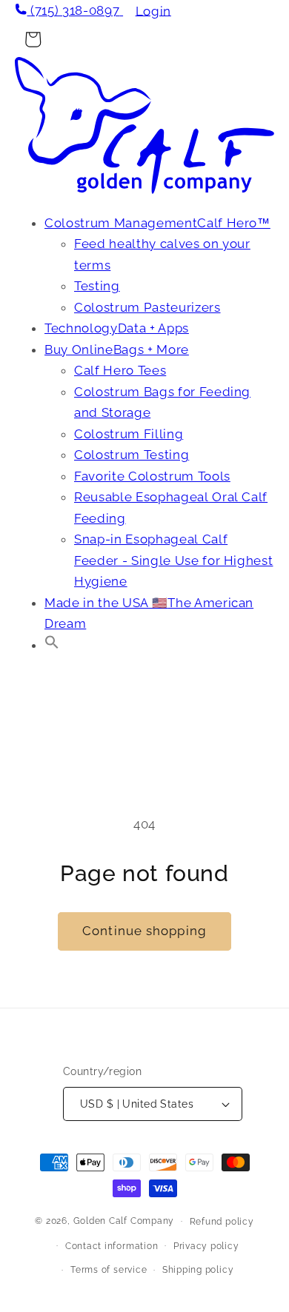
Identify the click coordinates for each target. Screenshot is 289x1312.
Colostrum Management (157, 222)
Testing (97, 285)
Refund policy (222, 1221)
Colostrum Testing (131, 454)
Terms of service (108, 1270)
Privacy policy (206, 1246)
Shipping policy (198, 1270)
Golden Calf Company (124, 1221)
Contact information (112, 1246)
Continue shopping (144, 930)
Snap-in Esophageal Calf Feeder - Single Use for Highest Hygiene (173, 560)
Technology (116, 328)
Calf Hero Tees (120, 370)
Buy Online (116, 349)
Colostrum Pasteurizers (147, 307)
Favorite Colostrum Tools (152, 476)
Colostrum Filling (128, 433)
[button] (51, 644)
